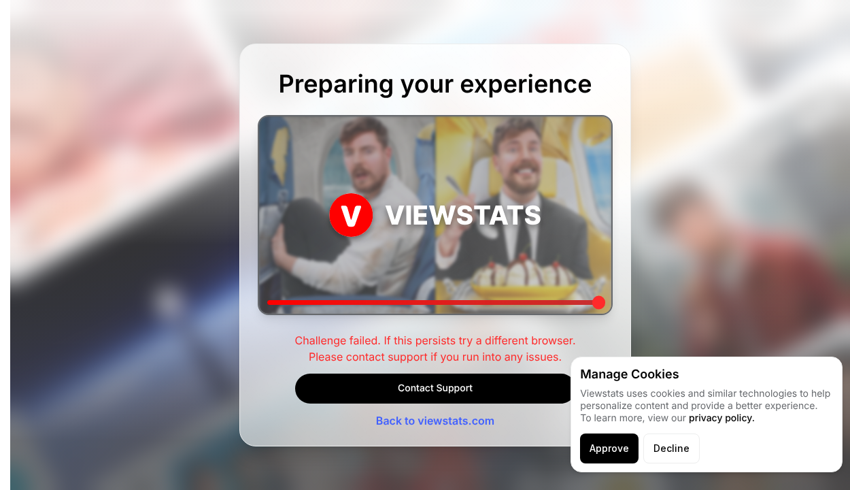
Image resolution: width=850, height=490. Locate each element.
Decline (671, 448)
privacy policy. (722, 418)
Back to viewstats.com (435, 420)
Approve (609, 448)
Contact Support (435, 388)
